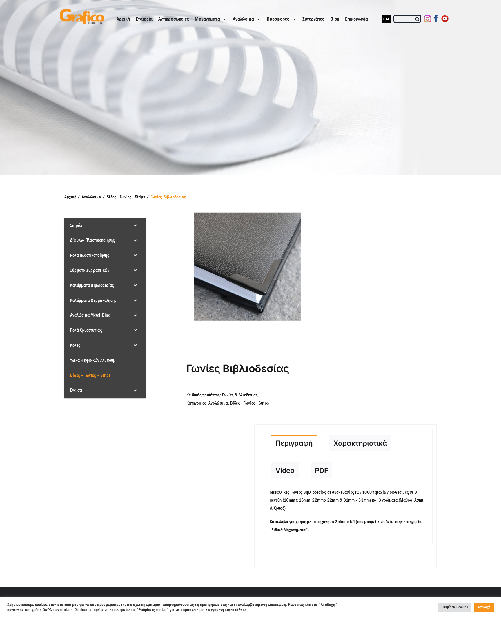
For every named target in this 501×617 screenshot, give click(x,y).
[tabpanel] (348, 514)
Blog (334, 19)
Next (297, 267)
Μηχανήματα (207, 19)
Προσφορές (278, 19)
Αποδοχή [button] (484, 607)
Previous (180, 267)
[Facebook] (436, 18)
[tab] (294, 443)
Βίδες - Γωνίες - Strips (249, 403)
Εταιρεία (144, 19)
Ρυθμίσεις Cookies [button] (455, 607)
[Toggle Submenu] (135, 225)
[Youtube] (445, 18)
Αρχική (123, 19)
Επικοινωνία (356, 19)
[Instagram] (427, 18)
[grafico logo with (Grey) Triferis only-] (81, 11)
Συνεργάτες (313, 19)
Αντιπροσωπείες (173, 19)
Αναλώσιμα (243, 19)
